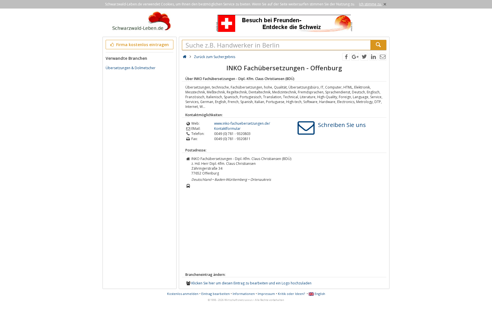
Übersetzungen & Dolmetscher (130, 67)
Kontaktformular (227, 128)
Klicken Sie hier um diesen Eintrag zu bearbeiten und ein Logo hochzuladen (251, 283)
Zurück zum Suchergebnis (214, 56)
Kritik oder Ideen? (291, 294)
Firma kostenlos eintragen (142, 44)
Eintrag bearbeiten (215, 294)
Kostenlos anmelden (182, 294)
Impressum (266, 294)
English (319, 294)
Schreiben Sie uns (342, 125)
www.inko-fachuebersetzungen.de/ (242, 123)
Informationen (244, 294)
